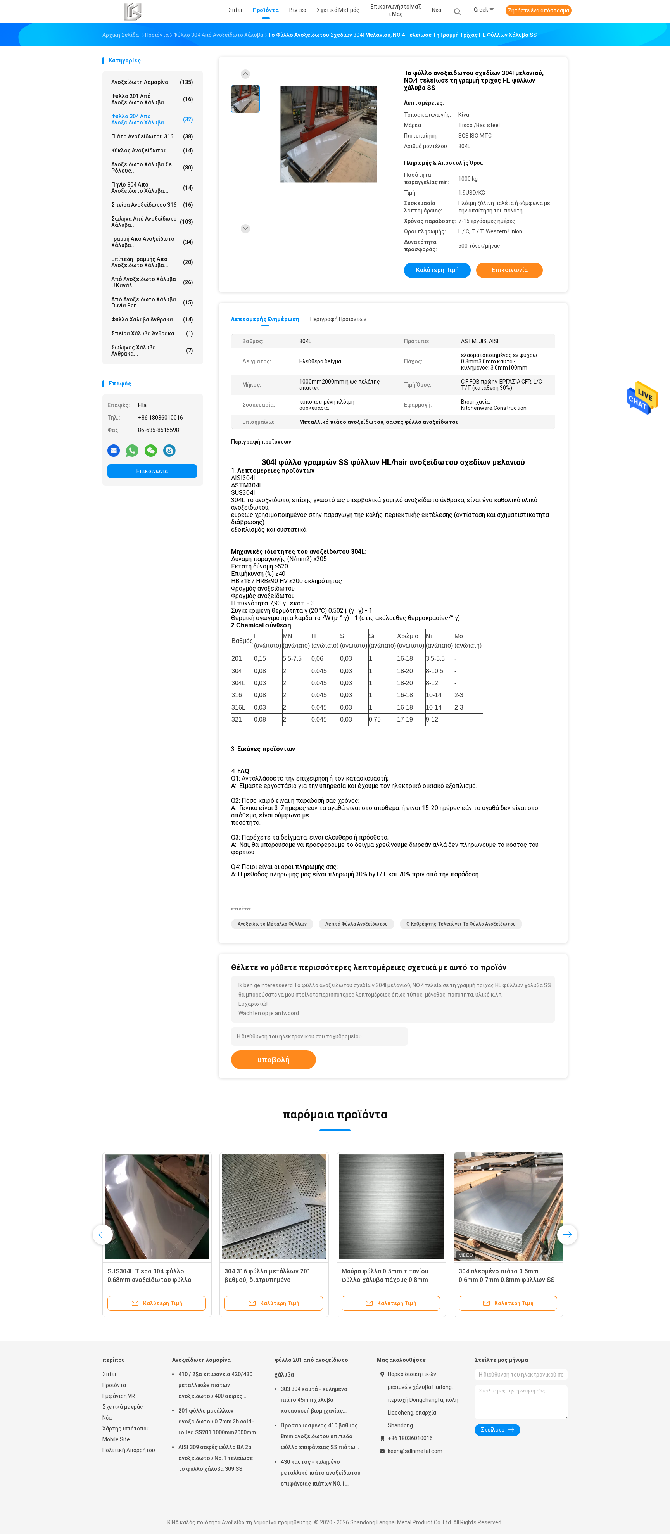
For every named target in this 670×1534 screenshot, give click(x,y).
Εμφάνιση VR (118, 1396)
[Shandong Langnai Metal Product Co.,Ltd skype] (169, 450)
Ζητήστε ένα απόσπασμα (538, 10)
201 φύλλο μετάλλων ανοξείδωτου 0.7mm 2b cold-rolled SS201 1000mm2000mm (217, 1422)
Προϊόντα (114, 1385)
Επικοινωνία (152, 471)
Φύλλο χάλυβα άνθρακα (152, 319)
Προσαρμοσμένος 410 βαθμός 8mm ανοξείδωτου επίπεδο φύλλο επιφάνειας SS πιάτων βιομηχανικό (319, 1437)
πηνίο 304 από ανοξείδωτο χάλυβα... (152, 187)
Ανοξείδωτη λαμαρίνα (152, 82)
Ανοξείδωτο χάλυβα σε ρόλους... (152, 167)
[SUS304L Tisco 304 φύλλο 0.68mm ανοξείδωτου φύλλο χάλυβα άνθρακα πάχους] (157, 1206)
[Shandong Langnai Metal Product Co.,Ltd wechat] (151, 450)
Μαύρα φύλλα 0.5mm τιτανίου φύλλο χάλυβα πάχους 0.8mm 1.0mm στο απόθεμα (385, 1280)
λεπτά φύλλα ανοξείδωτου (356, 924)
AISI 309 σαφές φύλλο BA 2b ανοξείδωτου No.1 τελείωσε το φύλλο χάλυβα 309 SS (215, 1458)
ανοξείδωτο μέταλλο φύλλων (272, 924)
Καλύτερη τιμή (437, 270)
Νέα (107, 1418)
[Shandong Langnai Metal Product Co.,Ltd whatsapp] (132, 450)
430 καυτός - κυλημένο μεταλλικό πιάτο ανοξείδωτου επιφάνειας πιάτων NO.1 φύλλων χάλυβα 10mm (321, 1474)
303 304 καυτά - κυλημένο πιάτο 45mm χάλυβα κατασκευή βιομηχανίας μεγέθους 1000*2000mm (314, 1401)
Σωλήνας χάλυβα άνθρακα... (152, 350)
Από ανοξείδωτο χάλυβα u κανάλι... (152, 282)
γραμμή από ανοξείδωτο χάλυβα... (152, 242)
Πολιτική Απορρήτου (128, 1450)
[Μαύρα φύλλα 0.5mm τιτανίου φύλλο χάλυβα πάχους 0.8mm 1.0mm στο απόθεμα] (391, 1206)
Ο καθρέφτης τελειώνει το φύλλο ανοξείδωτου (461, 924)
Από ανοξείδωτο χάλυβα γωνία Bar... (152, 302)
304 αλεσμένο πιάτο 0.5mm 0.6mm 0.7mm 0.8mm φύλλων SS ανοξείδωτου (506, 1280)
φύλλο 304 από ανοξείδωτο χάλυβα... (152, 119)
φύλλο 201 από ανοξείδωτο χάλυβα (311, 1367)
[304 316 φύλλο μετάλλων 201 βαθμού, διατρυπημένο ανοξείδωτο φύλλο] (274, 1206)
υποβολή (273, 1059)
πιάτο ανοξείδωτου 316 (152, 136)
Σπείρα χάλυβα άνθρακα (152, 333)
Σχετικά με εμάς (122, 1407)
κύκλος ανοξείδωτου (152, 150)
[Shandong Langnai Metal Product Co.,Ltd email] (113, 450)
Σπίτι (109, 1374)
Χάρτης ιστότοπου (126, 1428)
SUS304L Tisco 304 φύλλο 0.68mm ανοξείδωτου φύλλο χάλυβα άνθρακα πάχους (149, 1280)
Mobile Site (116, 1439)
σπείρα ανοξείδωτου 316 (152, 205)
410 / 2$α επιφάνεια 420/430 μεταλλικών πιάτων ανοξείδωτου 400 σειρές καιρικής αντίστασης (215, 1386)
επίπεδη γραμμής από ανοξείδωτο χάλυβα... (152, 262)
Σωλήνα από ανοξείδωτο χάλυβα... (152, 222)
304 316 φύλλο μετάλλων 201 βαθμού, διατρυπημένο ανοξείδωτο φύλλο (267, 1280)
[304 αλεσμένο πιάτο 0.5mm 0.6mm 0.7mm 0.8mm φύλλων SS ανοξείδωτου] (508, 1206)
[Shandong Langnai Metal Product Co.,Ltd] (132, 11)
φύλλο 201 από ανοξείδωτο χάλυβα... (152, 99)
